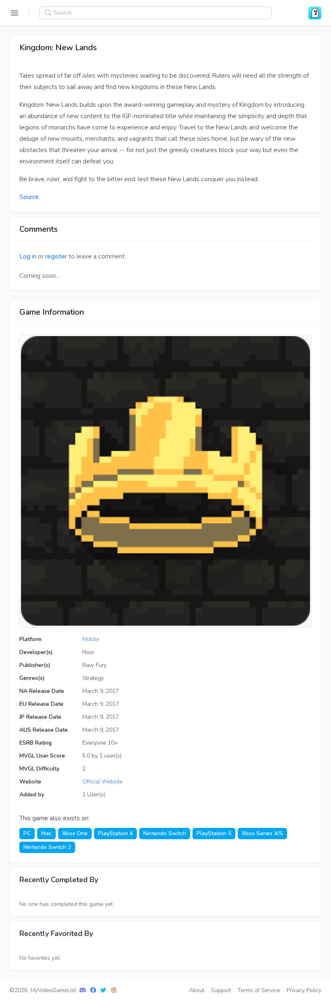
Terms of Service (258, 990)
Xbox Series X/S (262, 833)
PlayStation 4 (115, 833)
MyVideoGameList (53, 990)
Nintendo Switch (164, 833)
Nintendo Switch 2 (47, 847)
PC (27, 833)
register (56, 256)
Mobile (90, 639)
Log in (27, 256)
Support (221, 990)
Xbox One (75, 833)
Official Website (102, 781)
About (196, 990)
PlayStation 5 (214, 833)
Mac (46, 833)
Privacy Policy (304, 990)
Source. (29, 197)
